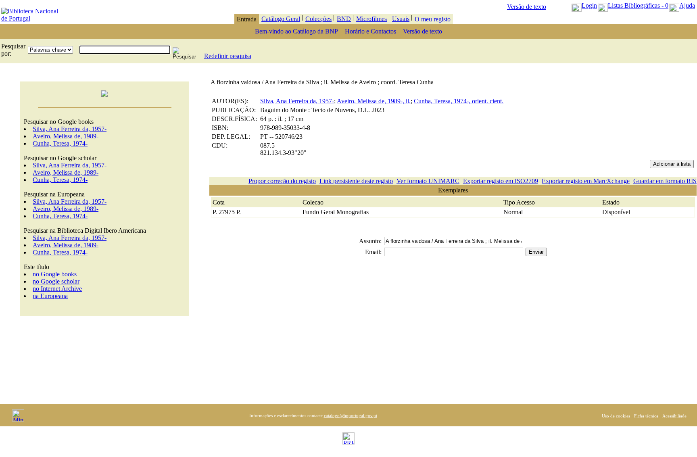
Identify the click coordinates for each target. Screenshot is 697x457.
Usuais (400, 18)
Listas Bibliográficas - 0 (638, 5)
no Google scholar (56, 281)
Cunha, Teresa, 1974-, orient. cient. (458, 101)
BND (344, 18)
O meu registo (433, 19)
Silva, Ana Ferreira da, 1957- (69, 128)
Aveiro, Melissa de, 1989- (65, 136)
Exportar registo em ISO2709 (500, 180)
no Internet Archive (57, 288)
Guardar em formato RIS (665, 180)
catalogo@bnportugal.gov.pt (350, 415)
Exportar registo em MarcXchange (586, 180)
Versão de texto (526, 6)
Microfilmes (371, 18)
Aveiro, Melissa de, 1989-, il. (374, 101)
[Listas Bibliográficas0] (603, 5)
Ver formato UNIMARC (427, 180)
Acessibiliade (674, 415)
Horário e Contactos (370, 31)
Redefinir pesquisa (227, 55)
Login (589, 5)
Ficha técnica (646, 415)
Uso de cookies (616, 415)
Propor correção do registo (282, 180)
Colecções (318, 18)
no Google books (55, 274)
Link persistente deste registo (356, 180)
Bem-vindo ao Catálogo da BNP (296, 31)
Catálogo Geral (280, 18)
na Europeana (50, 295)
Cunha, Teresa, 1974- (60, 143)
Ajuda (687, 5)
